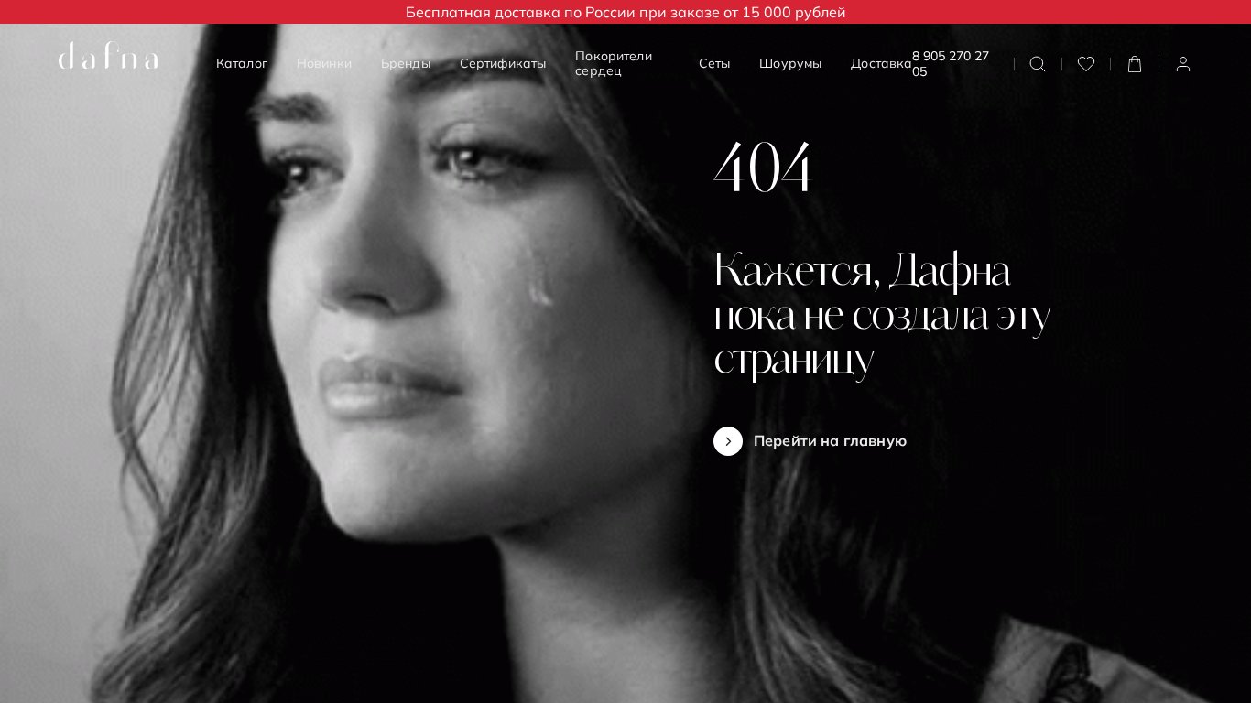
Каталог (241, 63)
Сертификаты (503, 63)
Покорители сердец (613, 63)
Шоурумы (790, 63)
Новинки (324, 63)
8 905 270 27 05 (950, 64)
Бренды (405, 63)
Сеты (715, 63)
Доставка (881, 63)
